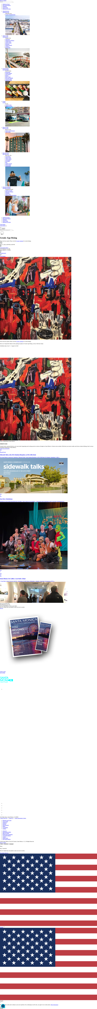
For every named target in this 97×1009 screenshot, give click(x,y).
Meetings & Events (7, 8)
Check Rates (8, 132)
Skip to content (3, 0)
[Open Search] (6, 225)
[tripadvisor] (4, 814)
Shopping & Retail (6, 187)
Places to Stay (5, 127)
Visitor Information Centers (20, 818)
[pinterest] (4, 812)
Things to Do (5, 35)
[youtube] (4, 807)
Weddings (5, 6)
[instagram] (4, 805)
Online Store (5, 838)
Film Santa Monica (7, 5)
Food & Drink (6, 68)
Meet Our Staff (6, 833)
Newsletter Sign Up (4, 853)
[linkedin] (4, 810)
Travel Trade (5, 7)
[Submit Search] (13, 230)
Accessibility (5, 827)
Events (4, 101)
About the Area (6, 11)
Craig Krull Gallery (4, 247)
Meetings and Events (7, 820)
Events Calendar (19, 241)
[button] (48, 965)
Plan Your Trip (6, 153)
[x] (50, 803)
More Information (54, 1004)
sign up (1, 608)
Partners (4, 824)
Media (4, 826)
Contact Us (11, 818)
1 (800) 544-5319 (3, 818)
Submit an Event (6, 4)
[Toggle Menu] (0, 227)
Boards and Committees (8, 834)
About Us (5, 831)
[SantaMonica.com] (6, 686)
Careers (4, 836)
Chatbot (4, 828)
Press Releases (6, 825)
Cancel (3, 228)
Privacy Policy (3, 842)
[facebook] (3, 689)
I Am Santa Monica (7, 835)
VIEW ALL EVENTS (4, 448)
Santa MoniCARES (7, 832)
